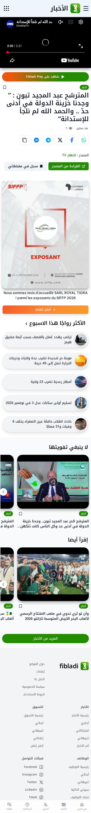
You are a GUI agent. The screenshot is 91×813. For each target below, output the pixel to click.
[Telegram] (48, 140)
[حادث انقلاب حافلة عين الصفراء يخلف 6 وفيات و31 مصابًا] (81, 424)
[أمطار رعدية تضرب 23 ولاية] (81, 382)
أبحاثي (39, 723)
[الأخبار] (75, 8)
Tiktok (33, 797)
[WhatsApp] (84, 140)
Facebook (30, 767)
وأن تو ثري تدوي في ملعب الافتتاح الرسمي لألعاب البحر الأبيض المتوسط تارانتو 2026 (54, 616)
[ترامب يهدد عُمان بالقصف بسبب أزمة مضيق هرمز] (81, 340)
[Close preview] (82, 502)
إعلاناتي (38, 738)
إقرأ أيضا (78, 540)
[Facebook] (72, 140)
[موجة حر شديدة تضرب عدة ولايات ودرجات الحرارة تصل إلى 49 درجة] (81, 361)
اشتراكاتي (82, 730)
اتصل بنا (39, 679)
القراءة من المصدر (66, 166)
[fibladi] (84, 666)
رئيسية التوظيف (78, 767)
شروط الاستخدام (34, 694)
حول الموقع (37, 664)
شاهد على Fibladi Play (42, 77)
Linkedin (31, 790)
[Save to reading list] (4, 87)
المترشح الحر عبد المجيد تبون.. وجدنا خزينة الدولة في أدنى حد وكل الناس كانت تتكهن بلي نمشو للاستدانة (54, 524)
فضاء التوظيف (79, 797)
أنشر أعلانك (43, 309)
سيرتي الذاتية (80, 790)
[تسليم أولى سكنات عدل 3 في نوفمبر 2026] (81, 403)
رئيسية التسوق (33, 715)
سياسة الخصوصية (33, 687)
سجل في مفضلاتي (23, 166)
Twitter (32, 782)
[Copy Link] (24, 140)
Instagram (29, 774)
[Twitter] (60, 140)
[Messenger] (36, 140)
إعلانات (40, 671)
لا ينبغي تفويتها (68, 447)
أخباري (85, 723)
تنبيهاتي (83, 738)
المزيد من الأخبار (45, 638)
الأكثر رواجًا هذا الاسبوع (57, 323)
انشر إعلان (36, 746)
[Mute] (23, 502)
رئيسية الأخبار (80, 715)
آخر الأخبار (83, 746)
